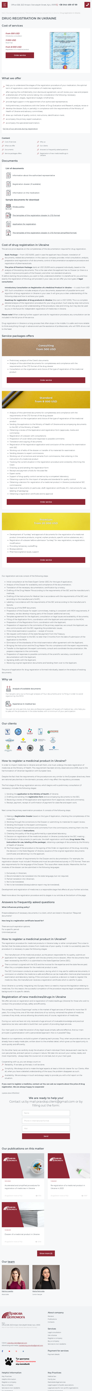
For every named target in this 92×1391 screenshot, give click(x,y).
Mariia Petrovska (38, 1291)
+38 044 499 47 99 (68, 5)
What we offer (10, 146)
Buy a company (53, 1341)
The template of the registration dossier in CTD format (36, 215)
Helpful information (9, 1379)
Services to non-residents (57, 1344)
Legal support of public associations (61, 1385)
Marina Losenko (7, 1291)
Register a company (55, 1338)
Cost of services (10, 142)
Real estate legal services (57, 1382)
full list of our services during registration (20, 129)
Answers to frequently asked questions (54, 149)
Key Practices (7, 1376)
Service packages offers (13, 153)
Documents (9, 149)
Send (46, 1136)
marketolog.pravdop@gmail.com (31, 1345)
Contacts (51, 1322)
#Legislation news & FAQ (13, 1196)
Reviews (51, 1316)
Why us (42, 142)
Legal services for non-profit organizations (63, 1388)
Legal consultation (54, 1332)
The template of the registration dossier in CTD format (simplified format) (45, 233)
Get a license (52, 1335)
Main (3, 13)
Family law (52, 1379)
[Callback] (87, 5)
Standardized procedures (15, 13)
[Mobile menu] (5, 5)
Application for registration (24, 224)
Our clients (44, 146)
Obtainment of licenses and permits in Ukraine (42, 13)
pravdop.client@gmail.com (17, 1343)
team (11, 1261)
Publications (52, 1319)
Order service (20, 55)
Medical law (52, 1376)
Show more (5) (46, 1253)
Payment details (54, 1354)
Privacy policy (18, 207)
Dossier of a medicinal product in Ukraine (22, 1234)
